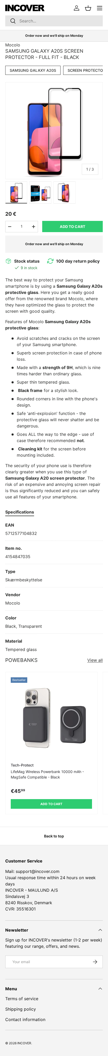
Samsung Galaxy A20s (33, 70)
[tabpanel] (54, 587)
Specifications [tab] (19, 512)
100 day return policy (78, 261)
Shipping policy (20, 1009)
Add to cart (72, 226)
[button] (88, 8)
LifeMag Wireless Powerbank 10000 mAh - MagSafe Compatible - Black (47, 774)
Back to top (54, 836)
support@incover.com (38, 871)
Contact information (25, 1019)
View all (95, 660)
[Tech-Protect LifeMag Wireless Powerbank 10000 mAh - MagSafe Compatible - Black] (51, 717)
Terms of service (21, 998)
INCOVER (24, 1043)
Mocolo (12, 44)
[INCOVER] (25, 8)
